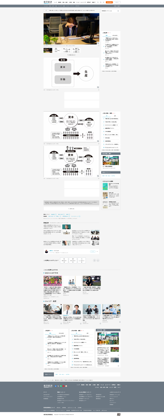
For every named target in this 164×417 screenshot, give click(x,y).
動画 (74, 2)
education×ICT (47, 394)
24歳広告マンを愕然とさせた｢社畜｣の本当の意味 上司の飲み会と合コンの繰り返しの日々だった (81, 243)
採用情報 (64, 407)
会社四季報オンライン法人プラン (86, 396)
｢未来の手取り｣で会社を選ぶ (111, 121)
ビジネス (97, 387)
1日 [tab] (106, 115)
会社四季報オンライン (61, 396)
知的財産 (68, 410)
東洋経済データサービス (84, 398)
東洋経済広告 (98, 394)
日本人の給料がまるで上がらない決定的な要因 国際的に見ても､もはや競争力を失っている (52, 232)
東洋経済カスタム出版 (100, 396)
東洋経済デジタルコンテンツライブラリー (66, 400)
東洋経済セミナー (82, 400)
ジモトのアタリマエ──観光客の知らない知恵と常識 (112, 144)
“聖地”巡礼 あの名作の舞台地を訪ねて (112, 118)
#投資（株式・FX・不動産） (53, 216)
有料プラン (112, 398)
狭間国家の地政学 (112, 201)
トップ (55, 2)
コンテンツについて (114, 396)
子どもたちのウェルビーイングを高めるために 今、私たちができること (112, 147)
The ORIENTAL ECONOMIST (63, 394)
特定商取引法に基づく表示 (76, 410)
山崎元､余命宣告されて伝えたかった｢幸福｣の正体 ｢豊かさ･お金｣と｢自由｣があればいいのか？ (52, 227)
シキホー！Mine (60, 402)
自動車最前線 (108, 141)
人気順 (70, 2)
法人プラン (112, 400)
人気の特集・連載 (107, 113)
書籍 (93, 2)
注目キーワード (106, 172)
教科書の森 (98, 398)
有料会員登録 (109, 2)
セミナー (83, 2)
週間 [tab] (115, 115)
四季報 (88, 2)
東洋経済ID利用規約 (87, 410)
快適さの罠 (111, 192)
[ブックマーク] (94, 260)
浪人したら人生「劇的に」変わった (112, 134)
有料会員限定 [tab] (114, 35)
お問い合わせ (104, 410)
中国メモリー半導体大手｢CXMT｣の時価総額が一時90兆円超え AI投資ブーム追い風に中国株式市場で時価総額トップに (103, 361)
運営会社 (58, 407)
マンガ (77, 2)
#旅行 (103, 175)
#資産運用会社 (65, 216)
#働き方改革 (60, 214)
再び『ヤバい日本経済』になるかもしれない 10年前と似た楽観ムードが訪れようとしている (81, 238)
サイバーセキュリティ (48, 396)
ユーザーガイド (113, 402)
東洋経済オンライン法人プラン (85, 394)
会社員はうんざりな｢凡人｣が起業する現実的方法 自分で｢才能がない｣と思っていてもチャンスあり (81, 232)
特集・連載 (65, 2)
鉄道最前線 (46, 398)
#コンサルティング (75, 216)
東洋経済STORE (60, 398)
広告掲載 (79, 407)
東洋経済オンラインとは (107, 10)
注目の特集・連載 (106, 153)
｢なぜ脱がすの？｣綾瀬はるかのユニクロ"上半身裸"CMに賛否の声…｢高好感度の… (112, 45)
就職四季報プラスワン (109, 128)
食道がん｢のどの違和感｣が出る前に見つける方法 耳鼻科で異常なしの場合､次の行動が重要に (52, 243)
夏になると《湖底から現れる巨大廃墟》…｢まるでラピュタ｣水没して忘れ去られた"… (112, 52)
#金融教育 (53, 214)
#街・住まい (108, 175)
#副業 (67, 214)
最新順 (59, 2)
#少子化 (113, 175)
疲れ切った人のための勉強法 (114, 184)
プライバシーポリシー (60, 410)
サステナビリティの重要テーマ (111, 125)
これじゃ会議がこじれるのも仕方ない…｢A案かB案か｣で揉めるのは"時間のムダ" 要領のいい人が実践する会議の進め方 (53, 318)
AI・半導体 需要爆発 (107, 166)
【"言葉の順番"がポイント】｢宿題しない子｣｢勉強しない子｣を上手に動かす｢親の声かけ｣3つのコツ (111, 317)
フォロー (92, 251)
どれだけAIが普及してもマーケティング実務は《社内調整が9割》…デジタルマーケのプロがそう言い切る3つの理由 (91, 318)
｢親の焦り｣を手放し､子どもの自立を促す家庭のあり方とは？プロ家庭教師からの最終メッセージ (72, 319)
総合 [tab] (106, 35)
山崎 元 (51, 250)
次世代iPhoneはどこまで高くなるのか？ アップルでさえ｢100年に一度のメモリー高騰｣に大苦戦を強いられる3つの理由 (103, 350)
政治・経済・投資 (104, 387)
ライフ (119, 387)
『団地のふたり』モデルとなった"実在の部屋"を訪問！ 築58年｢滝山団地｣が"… (111, 39)
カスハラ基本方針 (96, 410)
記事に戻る (46, 10)
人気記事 (105, 32)
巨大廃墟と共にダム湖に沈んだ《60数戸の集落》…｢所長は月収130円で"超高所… (111, 58)
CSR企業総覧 (108, 131)
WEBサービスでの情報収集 (49, 410)
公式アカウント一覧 (72, 407)
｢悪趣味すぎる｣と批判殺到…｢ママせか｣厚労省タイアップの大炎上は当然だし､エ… (111, 65)
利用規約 (111, 404)
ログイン (117, 2)
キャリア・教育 (50, 380)
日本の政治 (107, 137)
